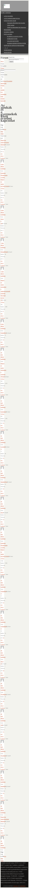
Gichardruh (3, 591)
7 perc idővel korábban (3, 245)
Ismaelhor (3, 786)
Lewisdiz (3, 447)
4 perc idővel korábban (3, 166)
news (2, 512)
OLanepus (3, 694)
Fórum (2, 68)
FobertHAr (3, 333)
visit (2, 725)
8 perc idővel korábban (3, 326)
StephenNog (4, 482)
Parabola (15, 886)
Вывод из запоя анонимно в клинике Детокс (3, 370)
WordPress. (23, 886)
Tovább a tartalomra (6, 12)
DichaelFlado (4, 252)
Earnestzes (3, 411)
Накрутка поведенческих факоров (5, 142)
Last (3, 188)
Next (5, 129)
